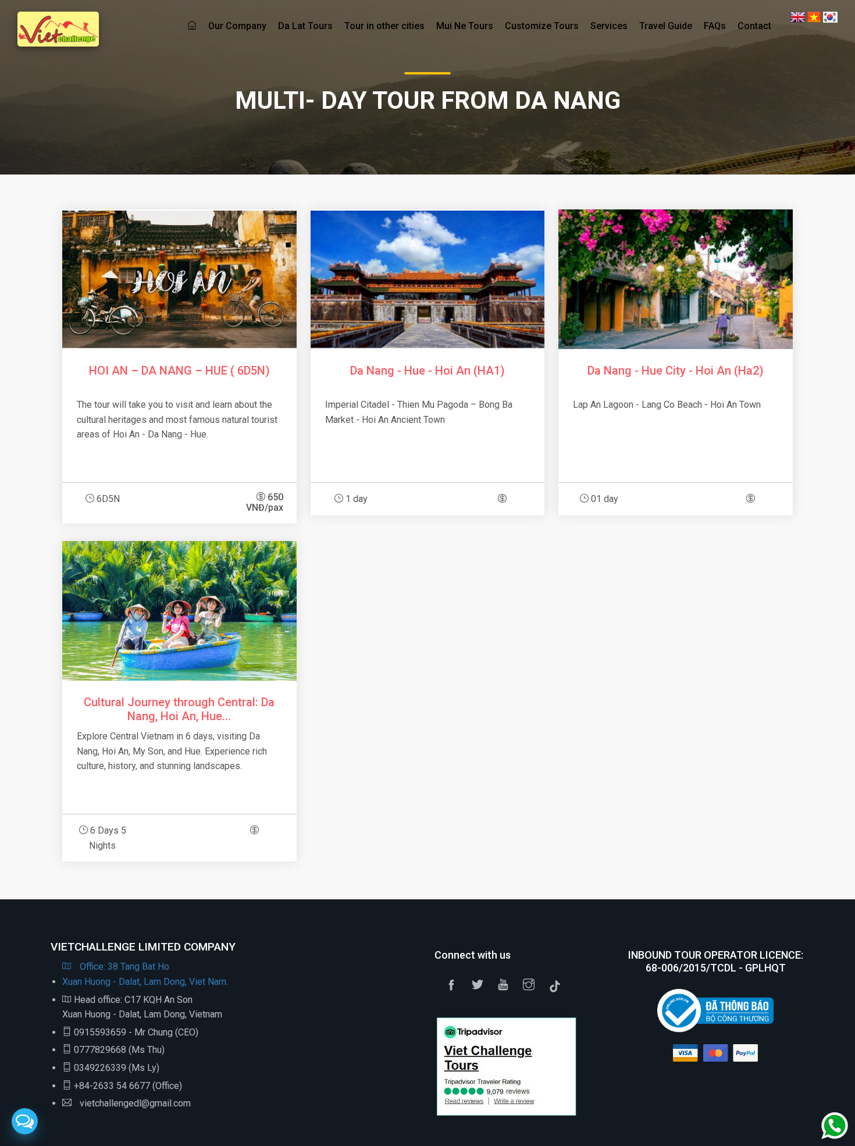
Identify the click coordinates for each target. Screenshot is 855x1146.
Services (609, 25)
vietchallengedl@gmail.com (134, 1103)
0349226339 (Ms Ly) (116, 1067)
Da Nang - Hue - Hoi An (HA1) (427, 371)
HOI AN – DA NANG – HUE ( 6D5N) (179, 371)
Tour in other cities (384, 25)
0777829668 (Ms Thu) (119, 1049)
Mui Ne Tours (464, 25)
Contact (754, 25)
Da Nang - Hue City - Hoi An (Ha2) (675, 371)
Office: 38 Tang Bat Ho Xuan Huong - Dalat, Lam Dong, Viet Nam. (145, 974)
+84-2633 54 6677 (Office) (128, 1085)
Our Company (237, 25)
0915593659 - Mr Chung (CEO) (136, 1032)
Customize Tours (542, 25)
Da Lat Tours (305, 25)
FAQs (715, 25)
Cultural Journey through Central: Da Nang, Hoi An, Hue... (179, 709)
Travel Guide (665, 25)
